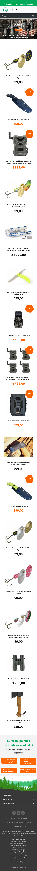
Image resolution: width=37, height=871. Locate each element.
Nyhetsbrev (28, 822)
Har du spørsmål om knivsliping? (9, 761)
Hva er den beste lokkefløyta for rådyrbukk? (28, 761)
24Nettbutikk (22, 867)
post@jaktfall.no (14, 833)
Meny (5, 16)
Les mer (23, 860)
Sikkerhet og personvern (15, 822)
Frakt (13, 818)
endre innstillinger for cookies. (20, 863)
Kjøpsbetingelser (22, 818)
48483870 (4, 833)
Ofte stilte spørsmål (19, 826)
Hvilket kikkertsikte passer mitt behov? (9, 770)
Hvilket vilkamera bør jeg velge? (27, 770)
